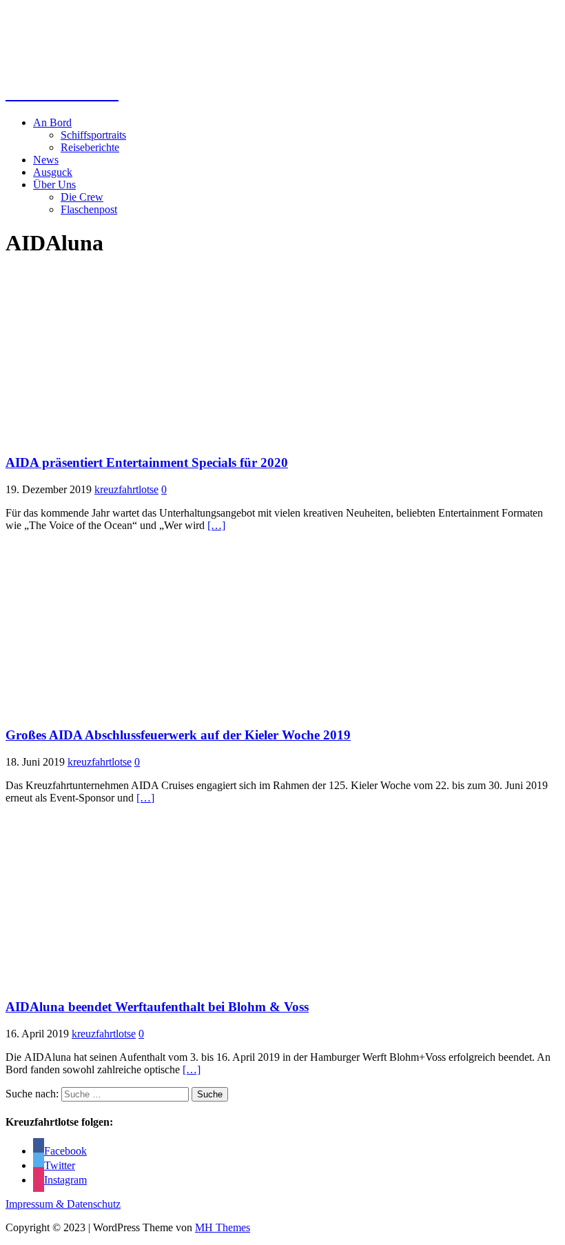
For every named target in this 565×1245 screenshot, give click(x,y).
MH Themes (222, 1227)
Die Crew (82, 197)
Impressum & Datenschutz (63, 1204)
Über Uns (54, 184)
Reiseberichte (90, 147)
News (46, 160)
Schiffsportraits (93, 135)
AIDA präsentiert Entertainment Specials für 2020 (147, 462)
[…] (216, 525)
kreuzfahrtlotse (126, 489)
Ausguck (52, 172)
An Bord (52, 122)
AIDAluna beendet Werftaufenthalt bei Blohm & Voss (157, 1006)
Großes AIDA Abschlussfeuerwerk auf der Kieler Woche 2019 (178, 735)
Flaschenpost (89, 209)
